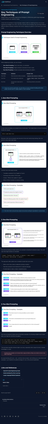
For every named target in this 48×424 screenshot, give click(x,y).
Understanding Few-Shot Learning (11, 373)
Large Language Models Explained (11, 375)
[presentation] (24, 341)
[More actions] (46, 13)
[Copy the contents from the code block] (45, 134)
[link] (12, 383)
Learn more (5, 385)
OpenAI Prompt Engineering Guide (11, 370)
